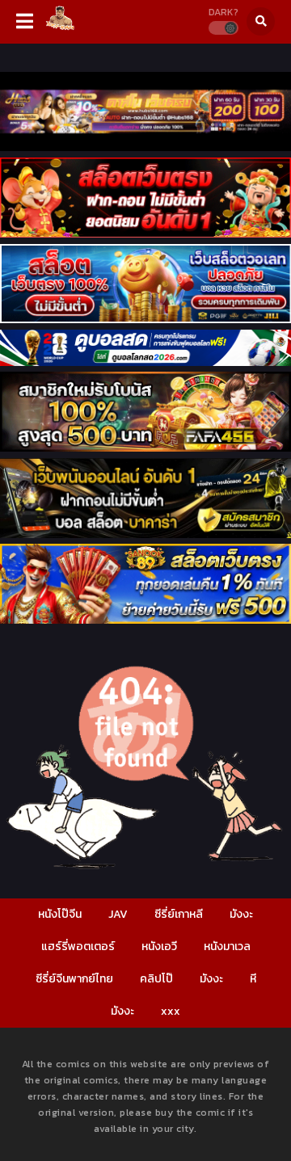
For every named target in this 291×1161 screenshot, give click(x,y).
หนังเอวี (159, 946)
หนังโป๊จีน (60, 914)
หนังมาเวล (227, 946)
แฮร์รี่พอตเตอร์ (78, 946)
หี (253, 978)
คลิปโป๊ (156, 978)
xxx (170, 1011)
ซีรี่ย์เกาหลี (178, 914)
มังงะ (241, 914)
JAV (118, 914)
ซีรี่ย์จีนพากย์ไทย (74, 978)
